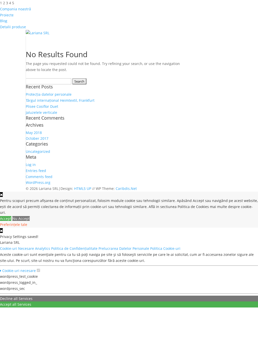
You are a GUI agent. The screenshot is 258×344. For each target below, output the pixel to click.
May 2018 (34, 132)
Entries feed (36, 170)
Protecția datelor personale (49, 94)
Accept (5, 218)
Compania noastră (15, 9)
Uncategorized (38, 151)
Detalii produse (13, 26)
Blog (3, 20)
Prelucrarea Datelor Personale (124, 248)
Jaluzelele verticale (41, 112)
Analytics (43, 248)
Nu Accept (21, 218)
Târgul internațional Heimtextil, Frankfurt (60, 100)
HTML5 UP (82, 188)
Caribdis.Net (126, 188)
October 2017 (37, 138)
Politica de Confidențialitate (75, 248)
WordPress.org (38, 182)
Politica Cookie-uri (165, 248)
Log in (31, 164)
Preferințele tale (13, 224)
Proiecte (7, 15)
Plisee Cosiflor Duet (42, 106)
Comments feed (39, 176)
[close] (1, 230)
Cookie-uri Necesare (17, 248)
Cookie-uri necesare (18, 270)
